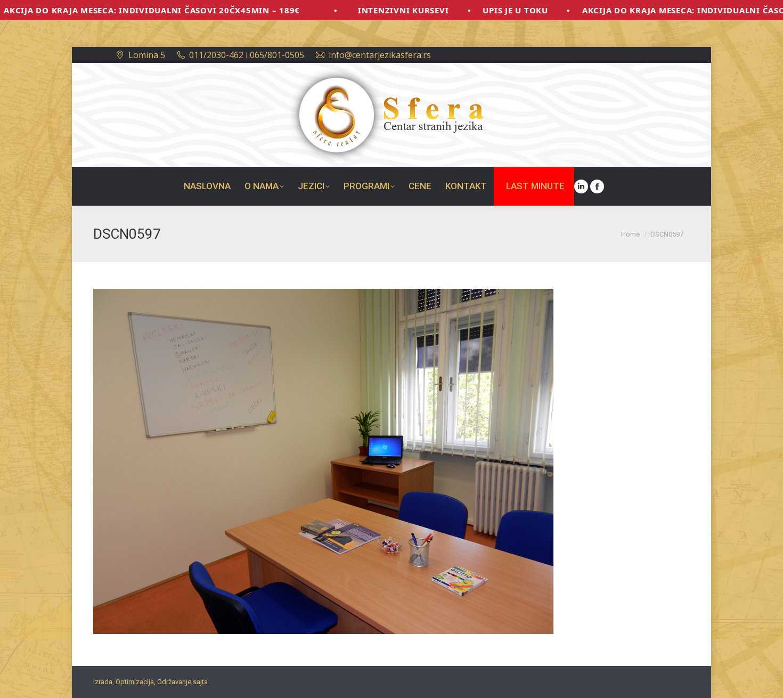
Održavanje (174, 682)
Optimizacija (135, 682)
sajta (200, 682)
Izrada (102, 682)
